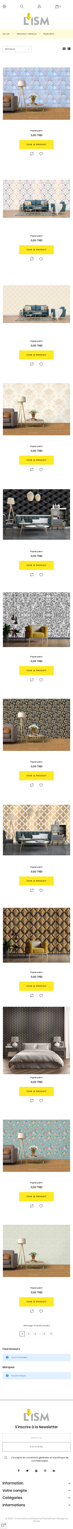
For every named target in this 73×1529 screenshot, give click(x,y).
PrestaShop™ (49, 1518)
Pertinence (10, 49)
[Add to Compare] (32, 154)
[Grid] (64, 49)
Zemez (36, 1521)
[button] (39, 6)
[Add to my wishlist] (41, 154)
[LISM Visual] (36, 19)
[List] (69, 49)
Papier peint (36, 130)
